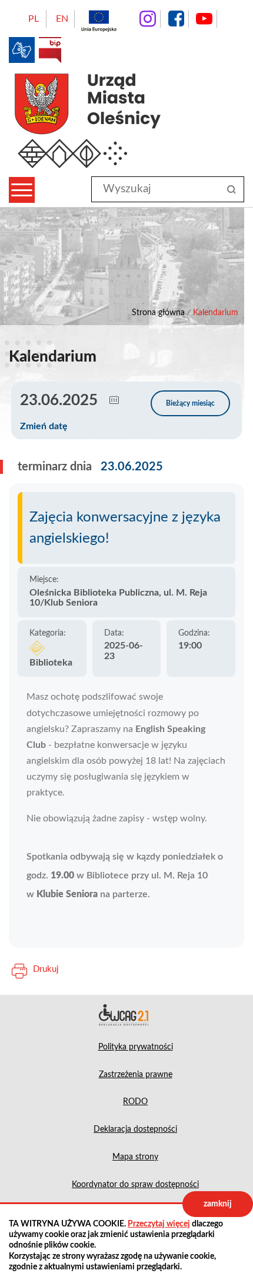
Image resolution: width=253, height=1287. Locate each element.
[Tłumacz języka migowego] (22, 50)
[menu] (22, 190)
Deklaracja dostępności (126, 1015)
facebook (176, 19)
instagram (148, 19)
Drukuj (46, 969)
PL (33, 19)
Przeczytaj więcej (159, 1224)
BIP (50, 50)
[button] (114, 400)
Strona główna (158, 313)
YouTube (204, 19)
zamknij (218, 1204)
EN (62, 19)
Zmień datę (44, 426)
